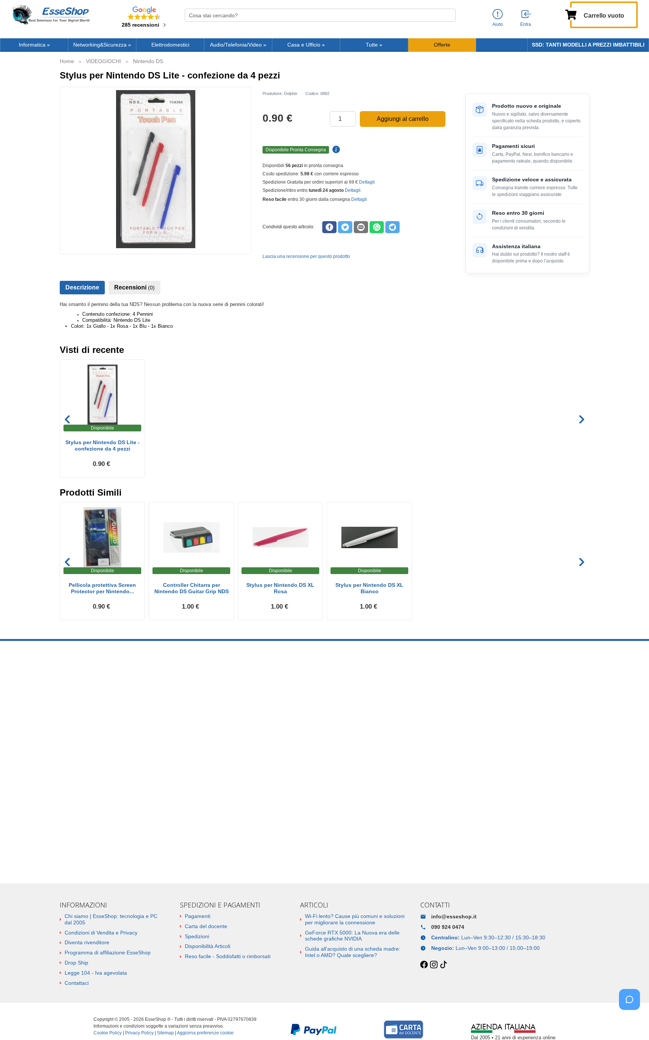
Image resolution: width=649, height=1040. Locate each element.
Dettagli (367, 182)
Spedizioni (197, 936)
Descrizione (82, 287)
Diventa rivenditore (87, 942)
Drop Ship (76, 963)
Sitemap (165, 1032)
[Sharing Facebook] (329, 227)
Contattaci (77, 983)
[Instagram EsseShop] (434, 965)
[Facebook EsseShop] (424, 965)
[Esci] (526, 14)
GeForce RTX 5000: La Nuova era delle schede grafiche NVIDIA (352, 936)
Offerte (442, 45)
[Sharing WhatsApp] (377, 227)
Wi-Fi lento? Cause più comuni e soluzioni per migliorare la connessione (354, 919)
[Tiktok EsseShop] (443, 965)
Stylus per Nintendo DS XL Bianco (369, 588)
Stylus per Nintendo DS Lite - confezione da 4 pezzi (102, 445)
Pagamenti (197, 916)
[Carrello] (571, 14)
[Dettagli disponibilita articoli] (335, 149)
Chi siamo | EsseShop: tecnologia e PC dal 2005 (111, 919)
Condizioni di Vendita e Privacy (101, 933)
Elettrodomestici (170, 45)
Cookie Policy (108, 1032)
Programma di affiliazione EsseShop (108, 953)
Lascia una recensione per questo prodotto (306, 256)
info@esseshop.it (454, 916)
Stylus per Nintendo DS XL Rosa (280, 588)
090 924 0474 (447, 927)
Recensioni (134, 287)
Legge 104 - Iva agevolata (96, 973)
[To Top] (632, 1022)
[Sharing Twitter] (345, 227)
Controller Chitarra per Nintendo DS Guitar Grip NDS (191, 588)
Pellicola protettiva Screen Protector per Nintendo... (102, 588)
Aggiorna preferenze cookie (205, 1032)
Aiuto (497, 24)
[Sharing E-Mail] (361, 227)
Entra (525, 24)
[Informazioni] (497, 14)
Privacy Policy (139, 1032)
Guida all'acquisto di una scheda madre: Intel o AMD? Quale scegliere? (352, 952)
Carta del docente (206, 926)
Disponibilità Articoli (207, 946)
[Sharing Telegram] (392, 227)
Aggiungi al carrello (403, 119)
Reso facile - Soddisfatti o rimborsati (227, 956)
